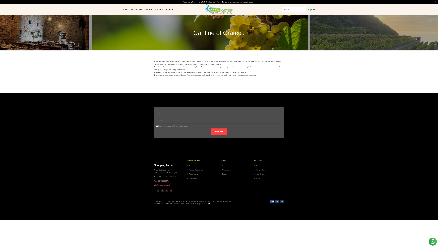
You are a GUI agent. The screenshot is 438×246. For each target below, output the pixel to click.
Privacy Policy (193, 178)
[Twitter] (162, 190)
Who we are (136, 9)
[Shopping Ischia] (219, 9)
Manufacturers (163, 9)
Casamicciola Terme (202, 201)
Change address (261, 170)
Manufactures (226, 166)
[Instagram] (171, 190)
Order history (260, 174)
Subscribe (219, 131)
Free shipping (193, 174)
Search (224, 174)
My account (259, 166)
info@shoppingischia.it (162, 185)
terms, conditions (171, 126)
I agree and (175, 126)
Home (125, 9)
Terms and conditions (196, 170)
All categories (226, 170)
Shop (148, 9)
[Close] (435, 2)
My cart (258, 178)
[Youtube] (166, 190)
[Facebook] (158, 190)
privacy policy (186, 126)
